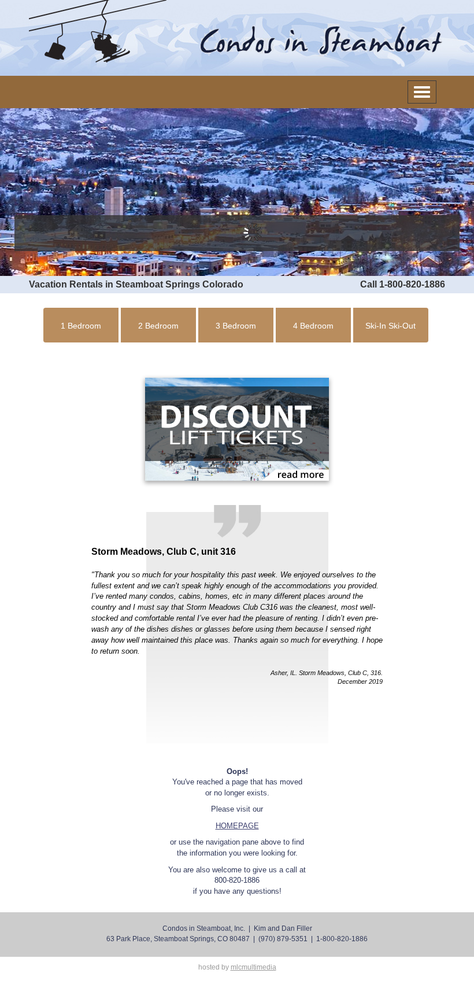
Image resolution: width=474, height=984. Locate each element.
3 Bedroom (236, 325)
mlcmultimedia (253, 967)
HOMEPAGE (237, 825)
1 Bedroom (81, 325)
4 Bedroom (313, 325)
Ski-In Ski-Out (390, 325)
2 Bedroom (158, 325)
